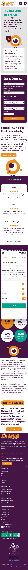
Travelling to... (8, 90)
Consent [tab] (5, 257)
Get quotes (14, 119)
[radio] (4, 96)
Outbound (6, 99)
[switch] (24, 289)
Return (14, 96)
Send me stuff (7, 463)
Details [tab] (14, 257)
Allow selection (14, 310)
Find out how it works (8, 155)
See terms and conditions (11, 68)
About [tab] (23, 257)
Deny (14, 316)
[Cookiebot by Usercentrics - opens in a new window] (19, 253)
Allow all (14, 305)
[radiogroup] (14, 96)
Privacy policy (14, 567)
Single (7, 96)
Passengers (6, 111)
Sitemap (21, 567)
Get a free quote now (14, 429)
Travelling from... (8, 82)
